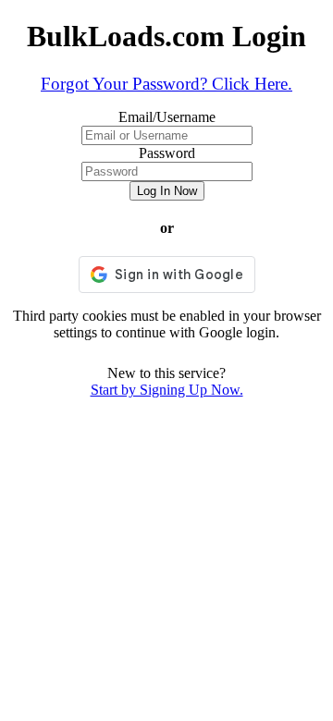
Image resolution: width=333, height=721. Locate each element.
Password (167, 153)
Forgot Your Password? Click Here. (166, 83)
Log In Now (167, 191)
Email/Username (167, 117)
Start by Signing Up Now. (167, 389)
